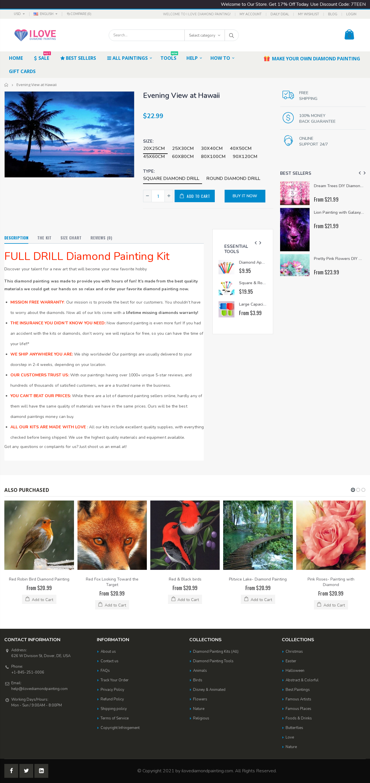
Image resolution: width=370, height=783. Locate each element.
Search (231, 35)
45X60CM (154, 156)
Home (6, 85)
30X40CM (212, 148)
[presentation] (256, 243)
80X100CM (213, 156)
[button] (353, 489)
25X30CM (183, 148)
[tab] (16, 238)
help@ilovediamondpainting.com (39, 688)
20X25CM (154, 148)
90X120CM (245, 156)
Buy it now (245, 196)
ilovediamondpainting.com (207, 771)
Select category (202, 35)
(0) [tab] (101, 238)
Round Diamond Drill (233, 178)
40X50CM (240, 148)
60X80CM (183, 156)
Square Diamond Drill (171, 178)
